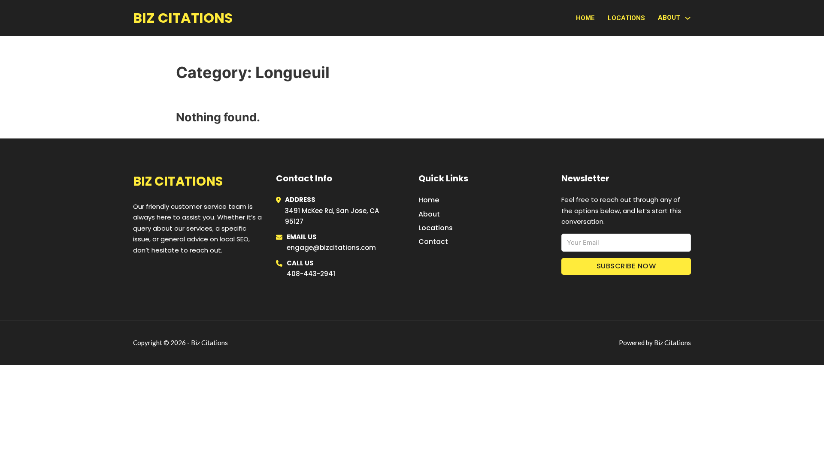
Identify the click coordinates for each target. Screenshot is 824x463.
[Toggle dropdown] (688, 18)
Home (585, 18)
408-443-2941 (311, 273)
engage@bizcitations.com (331, 247)
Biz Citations (183, 17)
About (429, 214)
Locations (626, 18)
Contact (433, 242)
